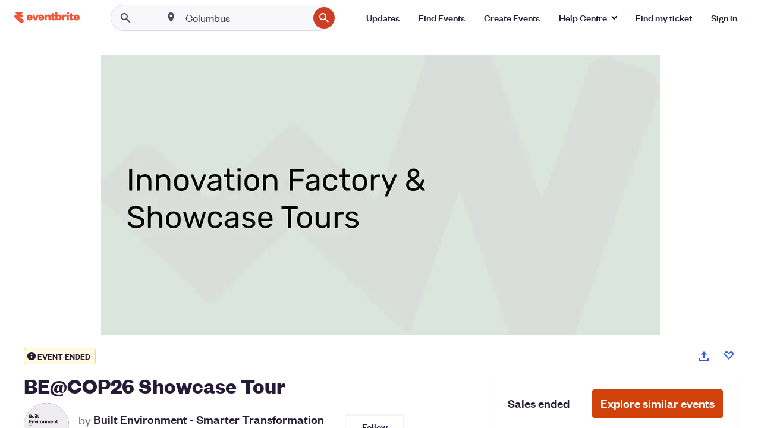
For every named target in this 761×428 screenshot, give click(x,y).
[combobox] (245, 18)
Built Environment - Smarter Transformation (208, 419)
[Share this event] (704, 356)
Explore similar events (657, 403)
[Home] (47, 17)
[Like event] (729, 355)
